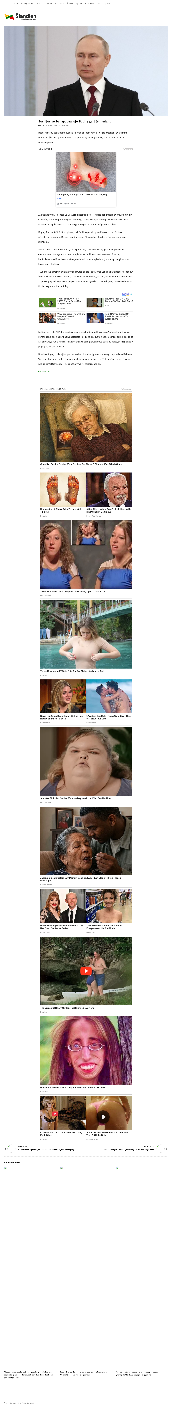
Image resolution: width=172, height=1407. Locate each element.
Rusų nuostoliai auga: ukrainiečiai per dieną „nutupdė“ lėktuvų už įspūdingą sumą (137, 1373)
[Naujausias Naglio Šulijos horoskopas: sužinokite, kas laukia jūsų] (11, 1149)
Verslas (50, 3)
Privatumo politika (104, 3)
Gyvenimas (59, 3)
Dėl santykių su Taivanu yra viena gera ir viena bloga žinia (129, 1149)
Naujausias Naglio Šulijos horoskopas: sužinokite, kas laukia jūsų (46, 1149)
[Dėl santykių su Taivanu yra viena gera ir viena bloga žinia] (161, 1149)
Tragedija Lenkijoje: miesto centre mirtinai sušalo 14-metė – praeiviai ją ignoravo (84, 1373)
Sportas (79, 3)
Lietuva (6, 3)
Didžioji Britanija (27, 3)
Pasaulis (15, 3)
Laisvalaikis (89, 3)
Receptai (40, 3)
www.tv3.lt (44, 371)
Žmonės (70, 3)
